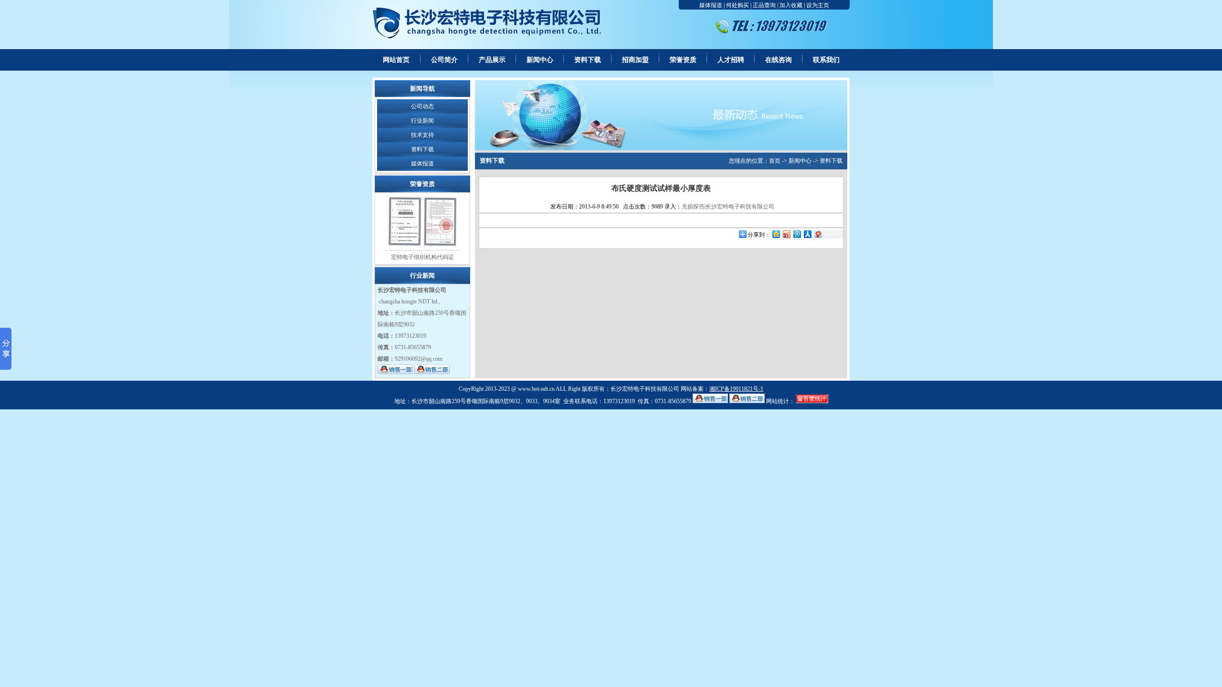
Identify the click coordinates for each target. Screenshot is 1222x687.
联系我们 (826, 59)
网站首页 (396, 59)
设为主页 (817, 5)
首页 (774, 160)
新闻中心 (540, 59)
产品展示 (492, 59)
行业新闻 (422, 120)
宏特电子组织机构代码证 (422, 257)
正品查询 (764, 5)
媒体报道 (710, 5)
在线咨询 (778, 59)
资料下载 (587, 59)
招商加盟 (635, 59)
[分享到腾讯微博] (796, 234)
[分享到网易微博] (817, 234)
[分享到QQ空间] (775, 234)
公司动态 (422, 106)
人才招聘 (730, 59)
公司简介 (444, 59)
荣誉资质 (683, 59)
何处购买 (737, 5)
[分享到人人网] (807, 234)
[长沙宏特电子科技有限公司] (492, 47)
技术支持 (422, 135)
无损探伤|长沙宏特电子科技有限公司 (728, 206)
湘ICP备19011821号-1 (736, 388)
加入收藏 (791, 5)
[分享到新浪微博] (786, 234)
